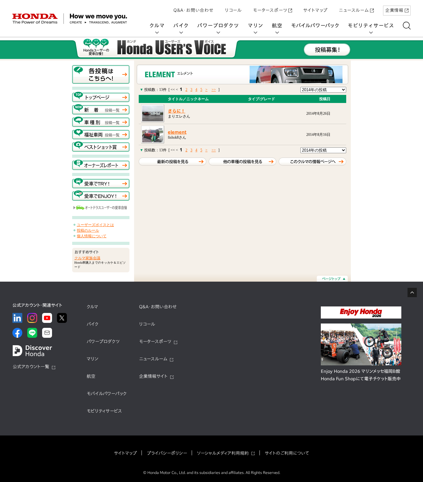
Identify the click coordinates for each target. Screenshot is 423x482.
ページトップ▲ (332, 278)
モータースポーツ (270, 10)
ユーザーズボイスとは (95, 225)
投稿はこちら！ (100, 74)
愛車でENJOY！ (100, 195)
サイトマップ (315, 10)
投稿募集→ (327, 49)
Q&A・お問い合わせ (193, 10)
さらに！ (176, 111)
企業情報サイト (153, 376)
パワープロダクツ (218, 25)
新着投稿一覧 (100, 109)
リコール (233, 10)
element (177, 132)
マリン (255, 25)
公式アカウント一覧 (31, 366)
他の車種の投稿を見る (242, 162)
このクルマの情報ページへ (312, 162)
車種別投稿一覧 (100, 122)
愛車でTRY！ (100, 183)
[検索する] (407, 25)
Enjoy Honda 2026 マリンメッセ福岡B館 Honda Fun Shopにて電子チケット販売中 (361, 375)
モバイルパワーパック (315, 25)
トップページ (100, 97)
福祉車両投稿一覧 (100, 134)
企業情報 (394, 10)
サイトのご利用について (287, 453)
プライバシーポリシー (167, 453)
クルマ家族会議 (87, 258)
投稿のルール (88, 230)
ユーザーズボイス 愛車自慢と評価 (156, 48)
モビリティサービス (371, 25)
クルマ (157, 25)
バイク (181, 25)
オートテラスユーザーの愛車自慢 (100, 208)
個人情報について (92, 236)
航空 (277, 25)
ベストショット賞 (100, 146)
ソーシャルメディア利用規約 (223, 453)
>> (214, 89)
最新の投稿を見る (172, 162)
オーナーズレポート (100, 165)
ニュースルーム (354, 10)
